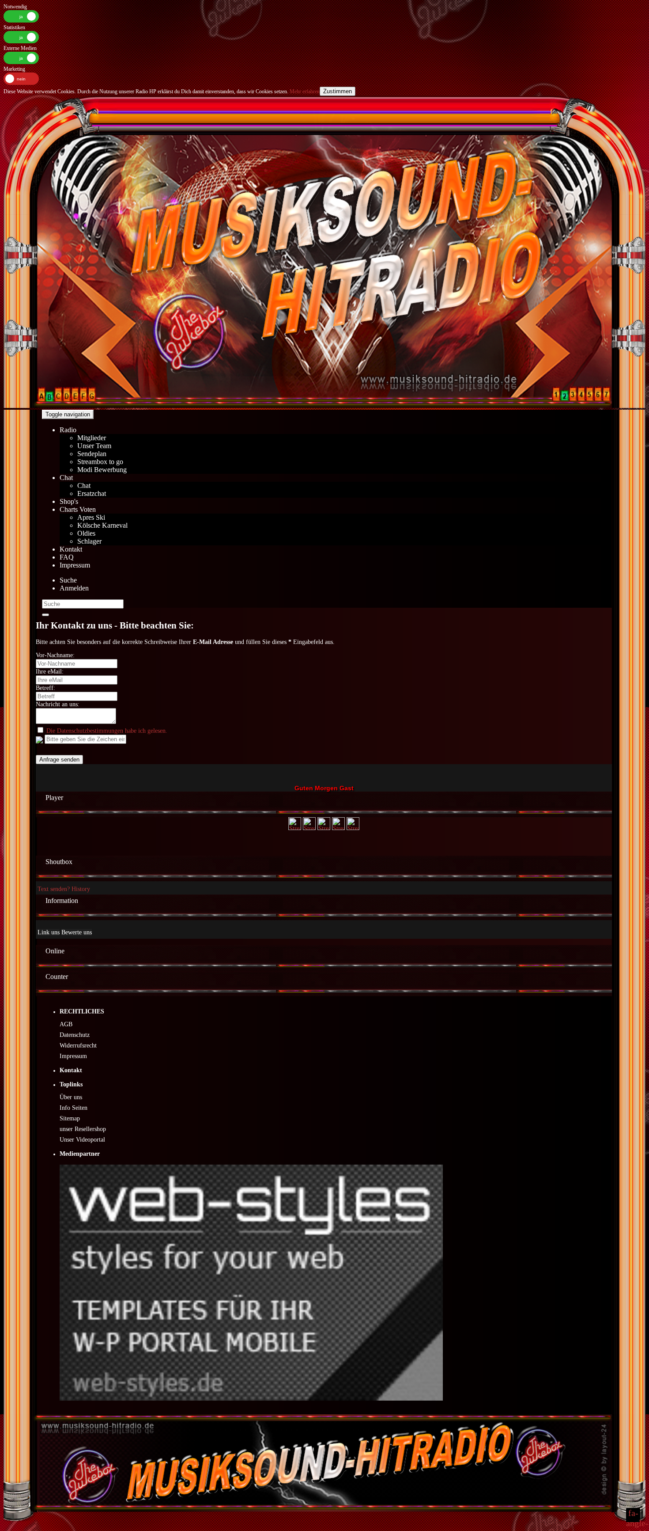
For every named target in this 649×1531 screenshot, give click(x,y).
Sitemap (70, 1118)
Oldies (86, 533)
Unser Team (94, 445)
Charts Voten (78, 509)
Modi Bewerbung (102, 469)
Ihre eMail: (50, 671)
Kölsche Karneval (102, 525)
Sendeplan (91, 453)
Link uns (49, 932)
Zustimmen (337, 91)
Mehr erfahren (304, 91)
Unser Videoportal (82, 1139)
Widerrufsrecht (78, 1045)
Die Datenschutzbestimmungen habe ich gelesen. (106, 730)
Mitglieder (91, 438)
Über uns (71, 1097)
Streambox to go (100, 461)
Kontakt (71, 549)
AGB (66, 1024)
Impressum (75, 565)
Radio (68, 430)
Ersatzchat (91, 493)
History (81, 889)
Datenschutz (75, 1035)
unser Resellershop (83, 1129)
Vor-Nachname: (55, 655)
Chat (66, 477)
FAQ (67, 557)
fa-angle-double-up (633, 1515)
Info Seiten (73, 1107)
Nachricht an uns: (57, 704)
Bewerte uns (76, 932)
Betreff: (45, 688)
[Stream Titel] (294, 828)
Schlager (89, 541)
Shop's (69, 501)
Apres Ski (91, 517)
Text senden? (54, 889)
